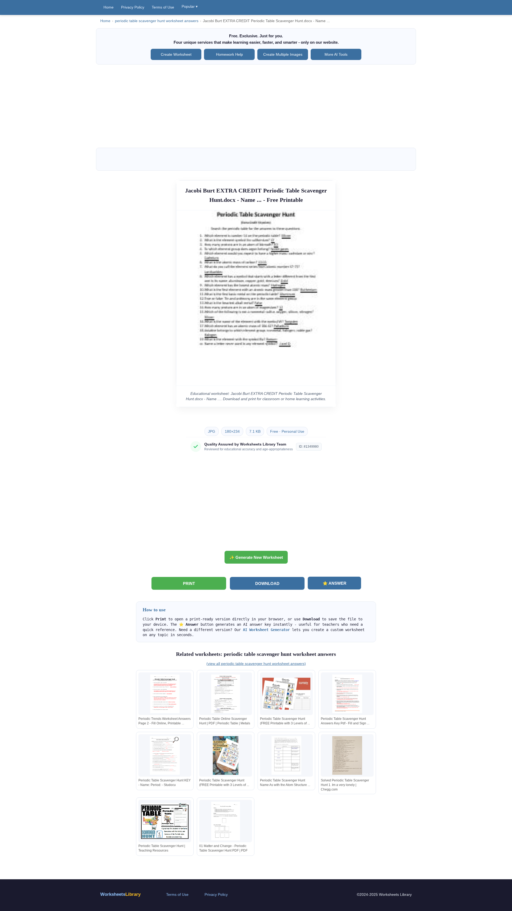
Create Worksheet (176, 54)
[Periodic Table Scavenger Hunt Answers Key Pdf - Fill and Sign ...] (347, 694)
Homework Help (229, 54)
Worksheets (120, 894)
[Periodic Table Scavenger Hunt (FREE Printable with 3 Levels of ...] (286, 694)
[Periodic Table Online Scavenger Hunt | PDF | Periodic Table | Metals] (226, 694)
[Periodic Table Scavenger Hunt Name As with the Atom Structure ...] (286, 755)
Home (108, 7)
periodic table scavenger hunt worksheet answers (156, 21)
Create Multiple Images (282, 54)
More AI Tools (336, 54)
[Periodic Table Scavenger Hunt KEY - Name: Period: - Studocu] (165, 755)
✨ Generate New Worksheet (256, 557)
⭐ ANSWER (334, 583)
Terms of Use (163, 7)
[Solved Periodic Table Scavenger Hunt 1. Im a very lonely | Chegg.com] (347, 755)
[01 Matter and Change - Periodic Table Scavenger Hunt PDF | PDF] (226, 821)
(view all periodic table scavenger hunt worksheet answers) (256, 663)
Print (189, 583)
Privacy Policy (132, 7)
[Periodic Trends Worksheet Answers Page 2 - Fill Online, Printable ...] (165, 694)
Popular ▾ (190, 6)
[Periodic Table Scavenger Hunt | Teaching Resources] (165, 821)
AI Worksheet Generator (266, 630)
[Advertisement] (256, 106)
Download (267, 583)
